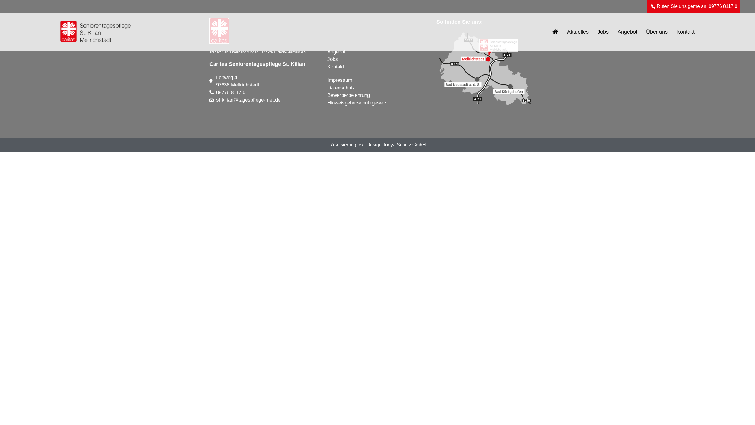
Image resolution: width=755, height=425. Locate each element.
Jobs (603, 32)
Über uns (657, 32)
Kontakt (686, 32)
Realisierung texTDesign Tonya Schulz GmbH (377, 144)
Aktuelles (578, 32)
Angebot (627, 32)
